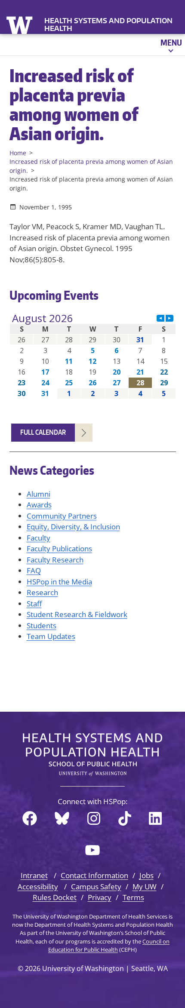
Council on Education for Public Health (109, 945)
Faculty (38, 538)
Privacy (99, 897)
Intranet (34, 875)
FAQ (34, 570)
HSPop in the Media (59, 582)
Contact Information (94, 875)
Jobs (146, 875)
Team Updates (51, 636)
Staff (34, 603)
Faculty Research (55, 560)
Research (42, 592)
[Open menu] (170, 44)
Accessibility (38, 886)
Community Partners (62, 516)
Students (41, 625)
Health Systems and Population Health (108, 24)
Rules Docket (55, 897)
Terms (133, 897)
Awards (39, 505)
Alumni (38, 494)
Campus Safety (96, 886)
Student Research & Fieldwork (77, 614)
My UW (145, 886)
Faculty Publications (59, 548)
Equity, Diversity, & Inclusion (73, 527)
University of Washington (20, 24)
